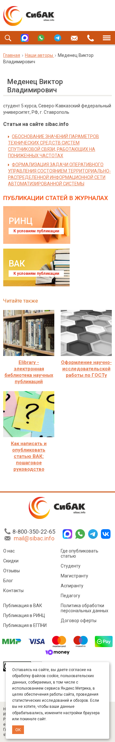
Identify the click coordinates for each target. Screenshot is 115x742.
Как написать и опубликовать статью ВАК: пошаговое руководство (29, 456)
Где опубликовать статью (79, 553)
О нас (9, 550)
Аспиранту (72, 585)
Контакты (13, 590)
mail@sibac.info (34, 538)
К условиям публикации (36, 231)
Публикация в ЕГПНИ (25, 625)
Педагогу (70, 595)
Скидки (11, 560)
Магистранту (74, 575)
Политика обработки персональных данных (84, 608)
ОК (18, 729)
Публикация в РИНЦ (24, 615)
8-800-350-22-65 (33, 531)
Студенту (70, 565)
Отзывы (11, 570)
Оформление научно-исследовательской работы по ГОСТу (86, 368)
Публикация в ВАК (22, 605)
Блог (8, 580)
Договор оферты (78, 620)
